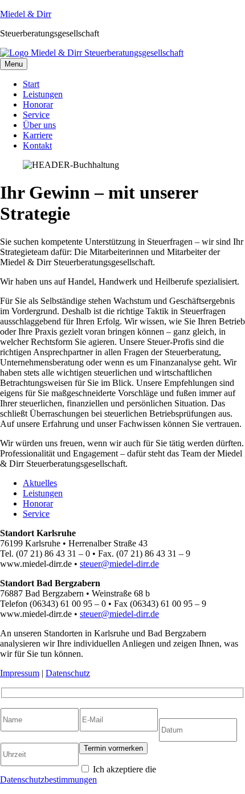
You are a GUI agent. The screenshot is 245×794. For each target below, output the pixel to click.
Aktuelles (40, 483)
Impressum (19, 673)
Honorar (38, 104)
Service (36, 115)
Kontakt (37, 145)
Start (31, 84)
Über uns (39, 125)
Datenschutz (68, 673)
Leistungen (43, 94)
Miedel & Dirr (25, 14)
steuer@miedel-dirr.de (119, 564)
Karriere (37, 135)
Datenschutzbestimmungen (48, 779)
